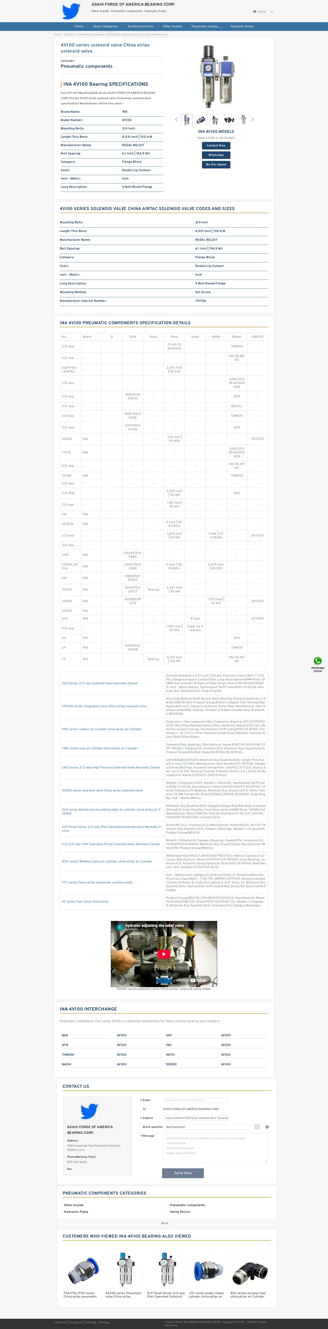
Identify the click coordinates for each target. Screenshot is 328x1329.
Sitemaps (104, 1322)
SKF (169, 1035)
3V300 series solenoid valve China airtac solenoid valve (102, 791)
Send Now (183, 1173)
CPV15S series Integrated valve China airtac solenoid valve (104, 706)
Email (145, 1100)
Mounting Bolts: (72, 129)
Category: (68, 162)
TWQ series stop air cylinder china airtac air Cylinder (100, 748)
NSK (65, 1035)
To (144, 1109)
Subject (146, 1118)
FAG (169, 1045)
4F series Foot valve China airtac (85, 902)
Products (69, 34)
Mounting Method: (73, 292)
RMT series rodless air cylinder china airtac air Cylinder (102, 729)
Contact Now (216, 146)
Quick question (153, 1127)
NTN (65, 1045)
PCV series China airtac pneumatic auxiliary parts (97, 883)
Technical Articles (140, 26)
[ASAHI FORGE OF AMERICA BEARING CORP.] (72, 10)
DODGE (171, 1064)
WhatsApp (216, 155)
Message (147, 1136)
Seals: (65, 170)
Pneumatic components (208, 26)
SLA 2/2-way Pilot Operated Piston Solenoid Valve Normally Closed (110, 844)
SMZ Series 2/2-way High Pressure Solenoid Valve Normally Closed (111, 768)
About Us (61, 1322)
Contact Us (76, 1322)
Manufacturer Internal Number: (83, 301)
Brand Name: (70, 112)
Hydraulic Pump (241, 26)
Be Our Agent (216, 165)
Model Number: (72, 120)
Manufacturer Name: (76, 145)
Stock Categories (105, 26)
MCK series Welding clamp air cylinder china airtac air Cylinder (107, 861)
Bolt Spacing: (71, 154)
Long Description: (74, 187)
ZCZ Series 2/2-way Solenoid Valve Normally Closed (100, 683)
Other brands (172, 26)
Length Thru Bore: (74, 137)
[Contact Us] (318, 664)
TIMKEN (68, 1055)
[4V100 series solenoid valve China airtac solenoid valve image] (216, 76)
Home (79, 26)
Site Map (91, 1322)
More (165, 1223)
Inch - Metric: (71, 179)
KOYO (170, 1055)
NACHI (67, 1064)
